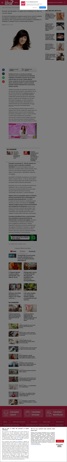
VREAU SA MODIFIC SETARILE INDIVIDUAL (59, 445)
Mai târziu (35, 7)
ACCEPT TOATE (60, 441)
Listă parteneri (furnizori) (36, 444)
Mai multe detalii (19, 439)
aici (26, 451)
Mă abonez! (42, 7)
